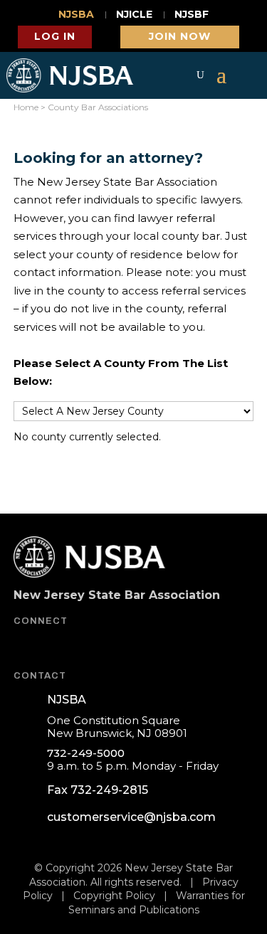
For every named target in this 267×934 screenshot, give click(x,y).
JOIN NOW (180, 36)
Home (26, 107)
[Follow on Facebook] (25, 646)
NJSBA (76, 15)
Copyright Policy (114, 895)
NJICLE (134, 15)
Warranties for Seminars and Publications (156, 902)
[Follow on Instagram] (131, 646)
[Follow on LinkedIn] (96, 646)
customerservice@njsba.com (131, 817)
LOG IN (54, 36)
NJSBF (191, 15)
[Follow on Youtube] (60, 646)
